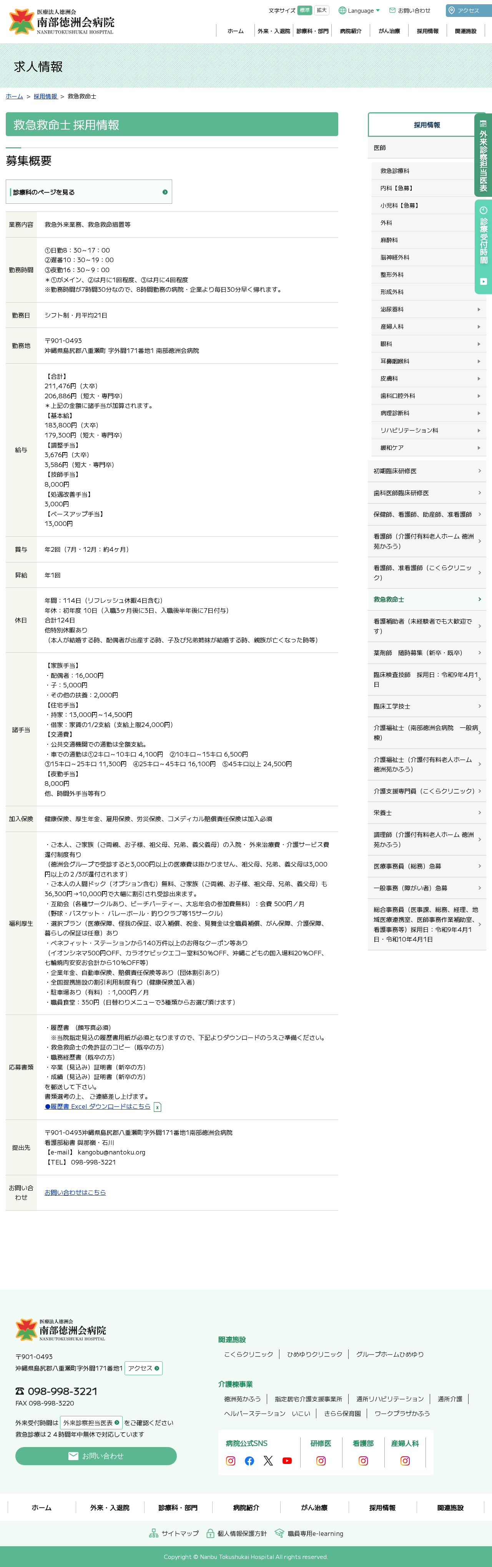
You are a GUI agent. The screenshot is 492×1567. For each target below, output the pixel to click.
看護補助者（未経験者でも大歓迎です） (423, 625)
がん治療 (389, 31)
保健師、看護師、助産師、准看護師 (423, 514)
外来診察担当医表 (483, 160)
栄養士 (383, 812)
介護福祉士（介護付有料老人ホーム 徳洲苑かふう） (423, 764)
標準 (305, 10)
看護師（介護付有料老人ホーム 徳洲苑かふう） (424, 541)
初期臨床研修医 (395, 470)
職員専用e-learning (315, 1533)
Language (361, 10)
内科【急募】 (398, 188)
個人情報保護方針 (242, 1533)
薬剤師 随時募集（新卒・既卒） (420, 652)
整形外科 (392, 274)
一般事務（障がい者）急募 (410, 887)
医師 (380, 147)
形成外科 (392, 292)
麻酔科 (389, 240)
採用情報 (428, 31)
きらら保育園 (342, 1413)
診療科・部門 (312, 31)
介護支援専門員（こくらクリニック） (426, 790)
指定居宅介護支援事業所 (308, 1398)
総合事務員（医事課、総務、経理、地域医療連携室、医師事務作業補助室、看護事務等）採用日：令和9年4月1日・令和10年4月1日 (426, 924)
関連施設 (466, 31)
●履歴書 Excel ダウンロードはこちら (98, 1106)
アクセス (468, 10)
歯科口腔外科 (398, 395)
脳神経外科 (395, 257)
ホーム (236, 31)
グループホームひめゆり (390, 1354)
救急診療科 (395, 170)
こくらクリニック (248, 1354)
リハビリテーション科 (409, 430)
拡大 (322, 10)
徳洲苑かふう (242, 1398)
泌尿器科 (392, 309)
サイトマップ (180, 1533)
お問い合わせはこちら (75, 1192)
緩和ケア (392, 447)
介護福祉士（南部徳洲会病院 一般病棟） (426, 732)
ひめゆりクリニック (314, 1354)
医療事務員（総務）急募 (407, 865)
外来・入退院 (274, 31)
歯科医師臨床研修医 (401, 492)
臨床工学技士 (392, 705)
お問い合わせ (414, 10)
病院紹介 (351, 31)
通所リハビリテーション (390, 1398)
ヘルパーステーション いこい (267, 1413)
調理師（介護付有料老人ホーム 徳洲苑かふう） (424, 839)
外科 (386, 222)
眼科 (386, 343)
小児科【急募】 (401, 205)
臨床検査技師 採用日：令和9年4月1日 (426, 679)
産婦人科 (392, 326)
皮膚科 (389, 378)
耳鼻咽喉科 (395, 361)
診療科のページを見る (44, 191)
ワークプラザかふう (402, 1413)
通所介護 (450, 1398)
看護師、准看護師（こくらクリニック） (423, 572)
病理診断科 (395, 413)
